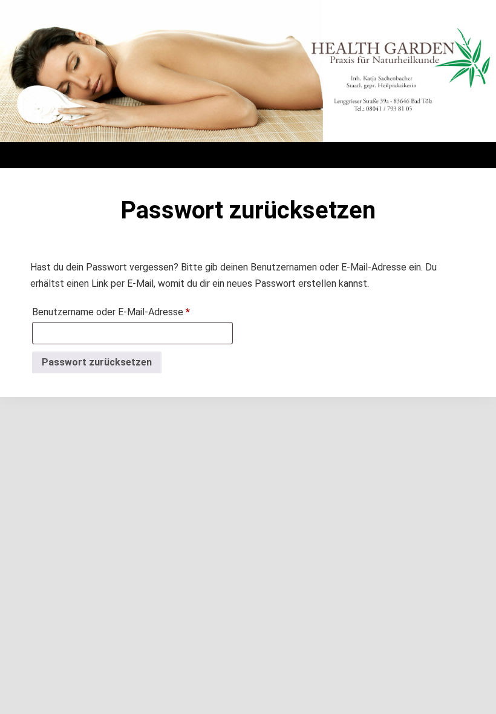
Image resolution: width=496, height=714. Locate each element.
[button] (248, 152)
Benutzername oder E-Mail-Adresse (132, 310)
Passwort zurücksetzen (97, 362)
